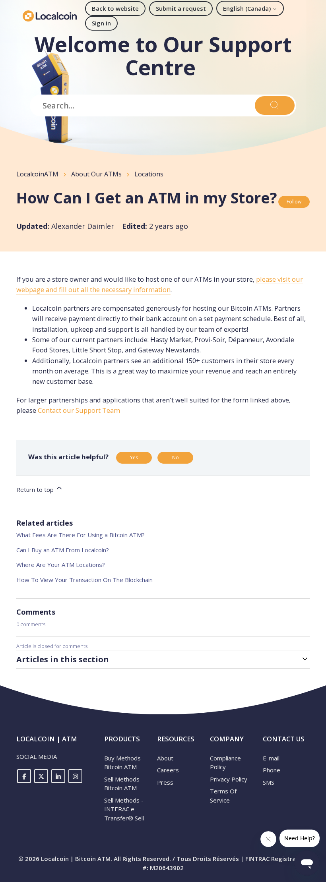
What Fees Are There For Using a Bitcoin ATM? (80, 535)
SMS (268, 782)
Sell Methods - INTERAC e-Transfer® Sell (124, 809)
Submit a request (181, 8)
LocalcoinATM (37, 174)
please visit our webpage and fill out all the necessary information (159, 284)
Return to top (35, 489)
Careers (168, 770)
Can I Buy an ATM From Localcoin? (62, 550)
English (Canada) (247, 8)
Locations (148, 174)
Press (165, 782)
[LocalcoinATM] (49, 16)
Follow (294, 201)
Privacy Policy (228, 779)
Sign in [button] (101, 23)
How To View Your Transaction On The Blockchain (84, 580)
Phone (271, 770)
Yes (134, 457)
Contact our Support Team (79, 410)
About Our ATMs (96, 174)
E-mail (271, 758)
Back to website (115, 8)
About (165, 758)
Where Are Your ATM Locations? (60, 565)
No (175, 457)
